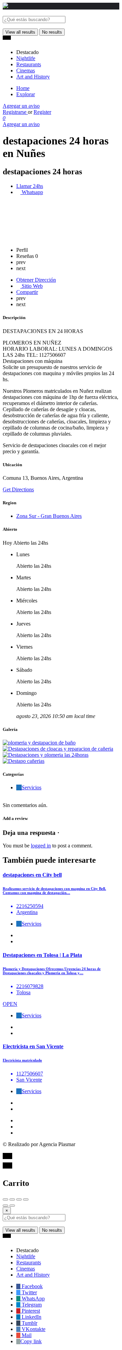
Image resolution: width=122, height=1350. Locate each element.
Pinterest (30, 1311)
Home (22, 88)
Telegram (31, 1305)
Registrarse (15, 112)
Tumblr (28, 1323)
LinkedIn (30, 1317)
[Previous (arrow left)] (5, 1206)
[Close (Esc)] (5, 1199)
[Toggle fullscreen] (19, 1199)
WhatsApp (32, 1298)
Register (42, 112)
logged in (41, 845)
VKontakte (32, 1329)
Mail (26, 1335)
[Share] (12, 1199)
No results (52, 32)
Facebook (31, 1286)
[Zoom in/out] (25, 1199)
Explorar (25, 94)
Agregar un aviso (21, 106)
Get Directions (18, 489)
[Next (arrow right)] (12, 1206)
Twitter (28, 1292)
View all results (20, 32)
